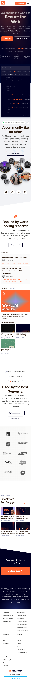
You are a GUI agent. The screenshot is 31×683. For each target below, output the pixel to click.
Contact (19, 643)
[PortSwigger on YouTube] (12, 192)
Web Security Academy (8, 660)
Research (5, 665)
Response (10, 74)
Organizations (6, 637)
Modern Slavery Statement (22, 652)
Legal (18, 646)
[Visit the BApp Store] (28, 122)
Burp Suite (7, 38)
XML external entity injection (22, 624)
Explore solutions (14, 413)
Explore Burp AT (15, 571)
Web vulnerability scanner (8, 615)
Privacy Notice (21, 649)
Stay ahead (14, 245)
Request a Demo (22, 38)
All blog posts (24, 503)
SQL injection (20, 618)
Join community (14, 153)
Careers (19, 640)
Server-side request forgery (22, 630)
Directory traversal (22, 627)
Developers (6, 643)
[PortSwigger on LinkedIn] (18, 192)
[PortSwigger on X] (24, 192)
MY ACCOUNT (20, 3)
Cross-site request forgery (22, 621)
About (18, 637)
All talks (26, 252)
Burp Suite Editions (8, 618)
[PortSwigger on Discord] (6, 192)
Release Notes (7, 621)
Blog (4, 662)
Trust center (14, 419)
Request (4, 74)
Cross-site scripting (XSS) (22, 615)
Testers (5, 640)
